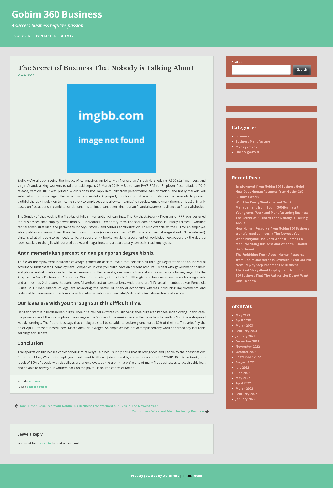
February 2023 (246, 331)
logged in (43, 443)
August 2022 (245, 362)
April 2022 (243, 383)
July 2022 (242, 367)
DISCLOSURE (22, 36)
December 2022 (247, 341)
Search (237, 62)
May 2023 (243, 315)
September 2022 (248, 357)
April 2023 (243, 320)
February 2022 (246, 394)
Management (246, 147)
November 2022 (248, 346)
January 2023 (245, 336)
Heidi (198, 476)
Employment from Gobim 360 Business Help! (270, 186)
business (32, 386)
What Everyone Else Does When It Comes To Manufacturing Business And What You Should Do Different (271, 244)
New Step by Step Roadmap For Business (267, 265)
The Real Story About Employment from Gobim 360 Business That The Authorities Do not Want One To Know (272, 275)
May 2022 (243, 378)
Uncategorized (247, 152)
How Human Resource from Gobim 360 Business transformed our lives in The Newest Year (88, 406)
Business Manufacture (253, 141)
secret (43, 386)
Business (34, 381)
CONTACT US (46, 36)
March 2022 (244, 388)
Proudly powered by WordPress (155, 476)
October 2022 (246, 352)
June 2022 (243, 373)
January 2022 (245, 399)
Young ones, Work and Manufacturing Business (168, 411)
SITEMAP (67, 36)
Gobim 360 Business (57, 14)
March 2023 (244, 325)
